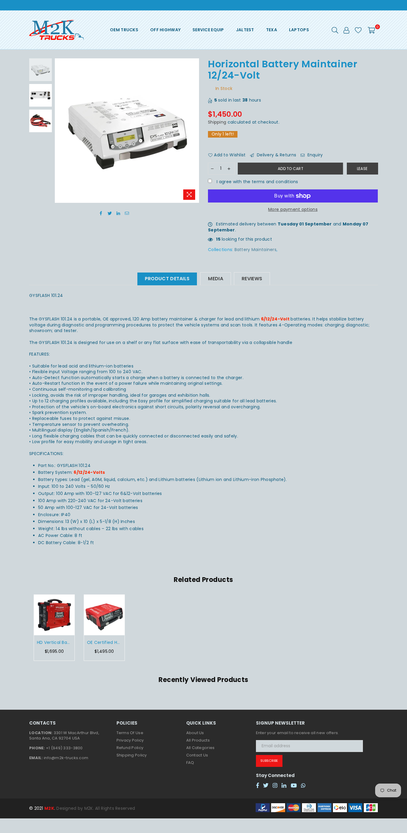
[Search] (335, 29)
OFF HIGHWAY (165, 30)
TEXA (271, 30)
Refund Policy (130, 748)
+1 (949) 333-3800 (64, 748)
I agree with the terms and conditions (256, 182)
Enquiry (314, 155)
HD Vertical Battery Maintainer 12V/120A (54, 642)
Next (194, 130)
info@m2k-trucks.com (66, 758)
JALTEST (245, 30)
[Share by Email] (127, 213)
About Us (195, 733)
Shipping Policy (131, 755)
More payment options (293, 209)
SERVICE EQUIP (208, 30)
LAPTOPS (299, 30)
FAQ (190, 762)
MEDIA (215, 278)
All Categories (200, 748)
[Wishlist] (358, 29)
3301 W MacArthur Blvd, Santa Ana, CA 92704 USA (64, 735)
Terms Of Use (129, 733)
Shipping (217, 122)
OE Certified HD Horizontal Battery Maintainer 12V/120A (104, 642)
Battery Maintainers (255, 250)
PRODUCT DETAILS (167, 278)
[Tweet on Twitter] (110, 213)
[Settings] (346, 29)
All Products (198, 740)
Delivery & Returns (276, 155)
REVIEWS (252, 278)
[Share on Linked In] (118, 213)
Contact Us (197, 755)
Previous (60, 130)
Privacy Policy (130, 740)
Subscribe (269, 760)
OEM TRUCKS (124, 30)
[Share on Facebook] (101, 213)
